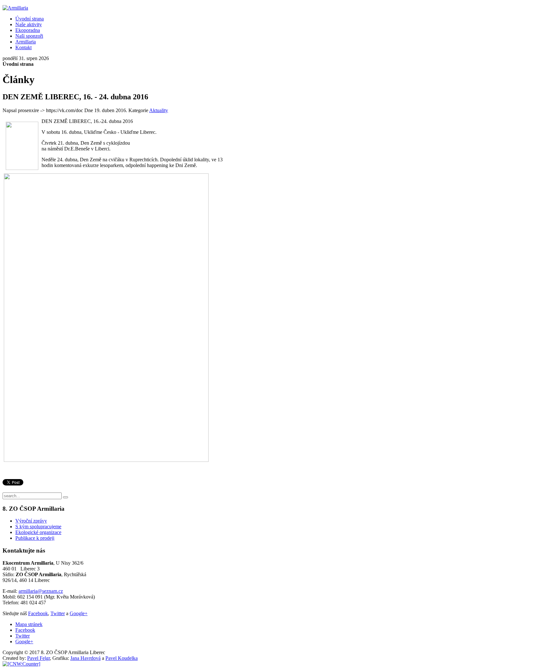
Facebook (38, 613)
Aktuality (158, 110)
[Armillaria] (15, 8)
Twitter (57, 613)
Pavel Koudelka (121, 658)
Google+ (79, 613)
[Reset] (65, 497)
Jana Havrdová (85, 658)
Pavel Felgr (38, 658)
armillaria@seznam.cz (41, 591)
